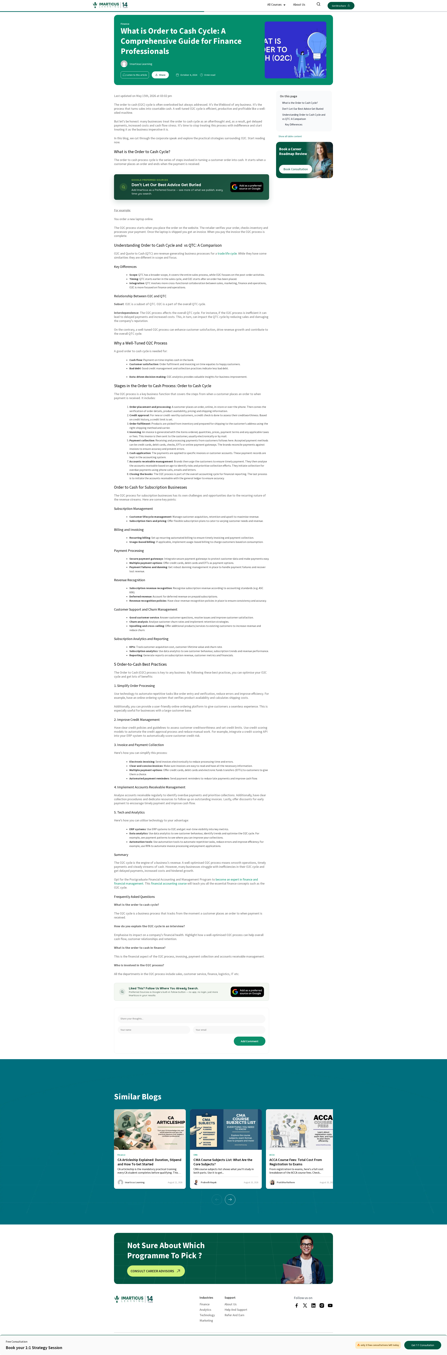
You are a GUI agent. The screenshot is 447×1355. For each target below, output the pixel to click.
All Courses (274, 4)
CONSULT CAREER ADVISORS (152, 1271)
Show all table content (290, 136)
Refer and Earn (234, 1315)
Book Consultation (295, 169)
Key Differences (293, 124)
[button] (230, 1199)
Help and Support (236, 1310)
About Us (299, 4)
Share (162, 74)
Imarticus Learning (141, 64)
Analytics (205, 1310)
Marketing (206, 1320)
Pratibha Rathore (286, 1182)
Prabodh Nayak (209, 1182)
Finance (205, 1304)
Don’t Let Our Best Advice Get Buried (302, 108)
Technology (207, 1315)
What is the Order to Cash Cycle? (300, 102)
